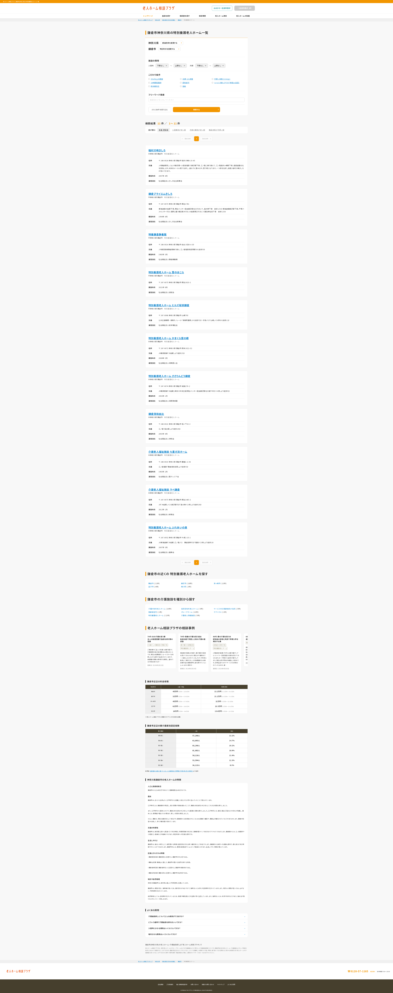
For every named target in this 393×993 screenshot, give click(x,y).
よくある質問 (231, 984)
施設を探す (166, 16)
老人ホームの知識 (243, 16)
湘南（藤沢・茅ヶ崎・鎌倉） (168, 20)
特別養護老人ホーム (156, 615)
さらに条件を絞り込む (160, 109)
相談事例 (202, 16)
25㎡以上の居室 (157, 79)
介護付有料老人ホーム (157, 609)
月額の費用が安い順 (197, 130)
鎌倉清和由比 (156, 414)
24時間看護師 (156, 82)
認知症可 (185, 82)
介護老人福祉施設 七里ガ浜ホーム (168, 451)
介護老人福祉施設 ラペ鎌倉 (164, 489)
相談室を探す (185, 16)
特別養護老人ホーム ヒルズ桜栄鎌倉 (169, 305)
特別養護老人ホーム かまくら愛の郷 (169, 338)
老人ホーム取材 (221, 16)
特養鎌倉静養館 (158, 234)
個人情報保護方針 (181, 984)
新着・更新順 (163, 130)
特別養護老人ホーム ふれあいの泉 (168, 527)
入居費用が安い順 (179, 130)
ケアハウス (218, 612)
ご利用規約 (169, 984)
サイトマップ (221, 984)
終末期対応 (155, 86)
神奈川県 (157, 20)
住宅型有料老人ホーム (190, 609)
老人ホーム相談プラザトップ (145, 20)
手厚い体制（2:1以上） (222, 79)
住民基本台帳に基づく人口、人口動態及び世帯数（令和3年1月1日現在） (171, 771)
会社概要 (160, 984)
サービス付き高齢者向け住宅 (225, 609)
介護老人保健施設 (188, 615)
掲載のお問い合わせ (208, 984)
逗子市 (151, 586)
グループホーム (187, 612)
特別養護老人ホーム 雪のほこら (166, 272)
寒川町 (184, 586)
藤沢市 (184, 583)
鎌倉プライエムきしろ (160, 194)
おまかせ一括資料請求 (222, 8)
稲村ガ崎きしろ (157, 150)
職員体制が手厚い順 (216, 130)
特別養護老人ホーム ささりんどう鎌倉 (169, 376)
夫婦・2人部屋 (187, 79)
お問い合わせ (195, 984)
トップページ (148, 16)
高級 (184, 86)
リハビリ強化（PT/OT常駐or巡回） (226, 82)
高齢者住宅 (153, 612)
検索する (196, 109)
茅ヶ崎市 (217, 583)
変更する (169, 43)
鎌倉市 (179, 20)
